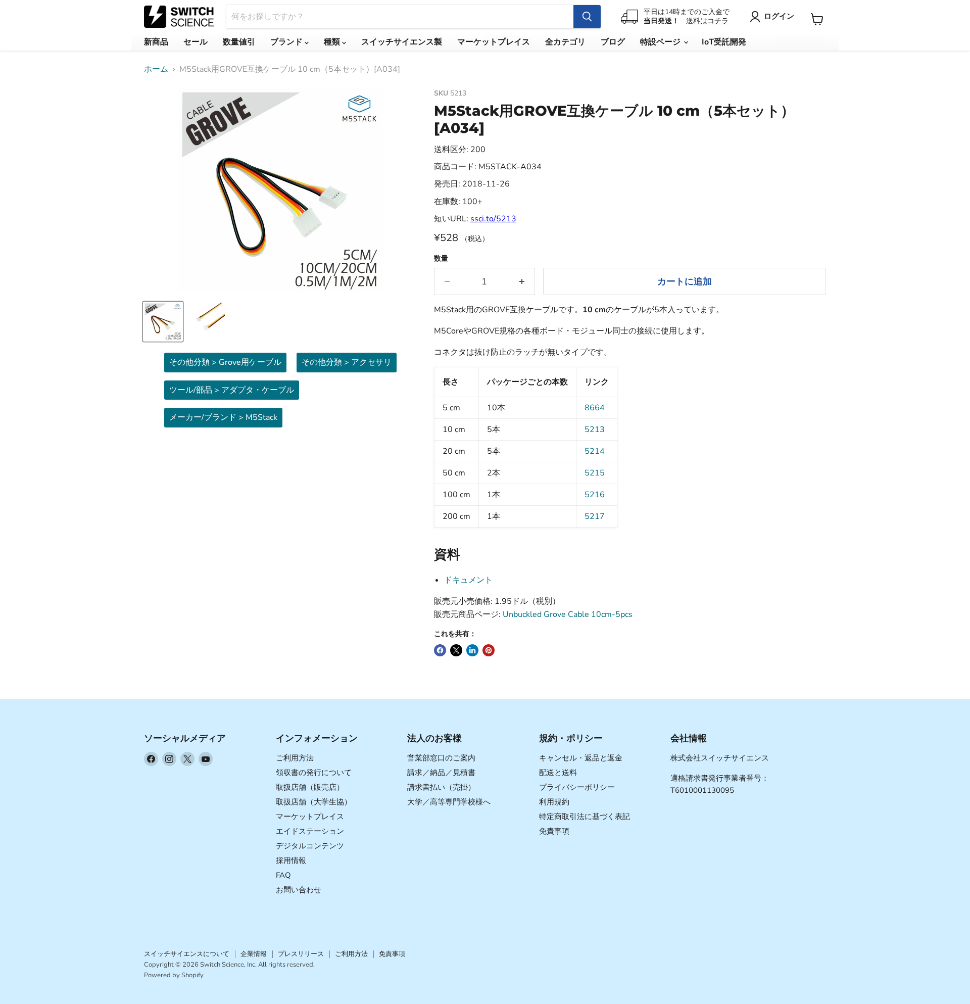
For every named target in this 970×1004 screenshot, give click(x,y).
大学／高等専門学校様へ (449, 802)
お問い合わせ (298, 890)
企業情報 (253, 954)
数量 (441, 259)
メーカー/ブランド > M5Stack (223, 417)
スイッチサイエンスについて (186, 954)
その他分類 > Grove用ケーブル (225, 362)
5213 (595, 429)
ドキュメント (468, 580)
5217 (595, 516)
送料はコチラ (707, 21)
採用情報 (291, 860)
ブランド (287, 41)
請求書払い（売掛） (441, 787)
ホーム (156, 69)
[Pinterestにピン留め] (488, 650)
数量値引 (239, 41)
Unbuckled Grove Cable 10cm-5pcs (568, 614)
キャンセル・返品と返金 (580, 758)
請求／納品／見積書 (441, 773)
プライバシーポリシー (577, 787)
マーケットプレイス (493, 41)
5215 (595, 473)
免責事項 (554, 831)
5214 (595, 451)
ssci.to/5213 (493, 218)
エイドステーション (310, 831)
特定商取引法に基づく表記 (584, 816)
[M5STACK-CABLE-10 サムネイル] (163, 322)
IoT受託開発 (724, 41)
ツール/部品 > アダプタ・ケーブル (231, 390)
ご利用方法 (295, 758)
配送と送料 (558, 773)
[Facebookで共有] (440, 650)
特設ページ (661, 41)
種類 (333, 41)
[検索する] (587, 16)
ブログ (613, 41)
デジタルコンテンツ (310, 846)
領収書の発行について (314, 773)
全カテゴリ (565, 41)
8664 (595, 407)
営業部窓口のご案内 (441, 758)
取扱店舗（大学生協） (314, 802)
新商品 (156, 41)
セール (195, 41)
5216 (595, 494)
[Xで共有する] (456, 650)
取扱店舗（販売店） (310, 787)
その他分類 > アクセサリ (347, 362)
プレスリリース (301, 954)
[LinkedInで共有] (472, 650)
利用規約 (554, 802)
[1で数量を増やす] (522, 282)
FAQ (283, 875)
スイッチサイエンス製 (401, 41)
